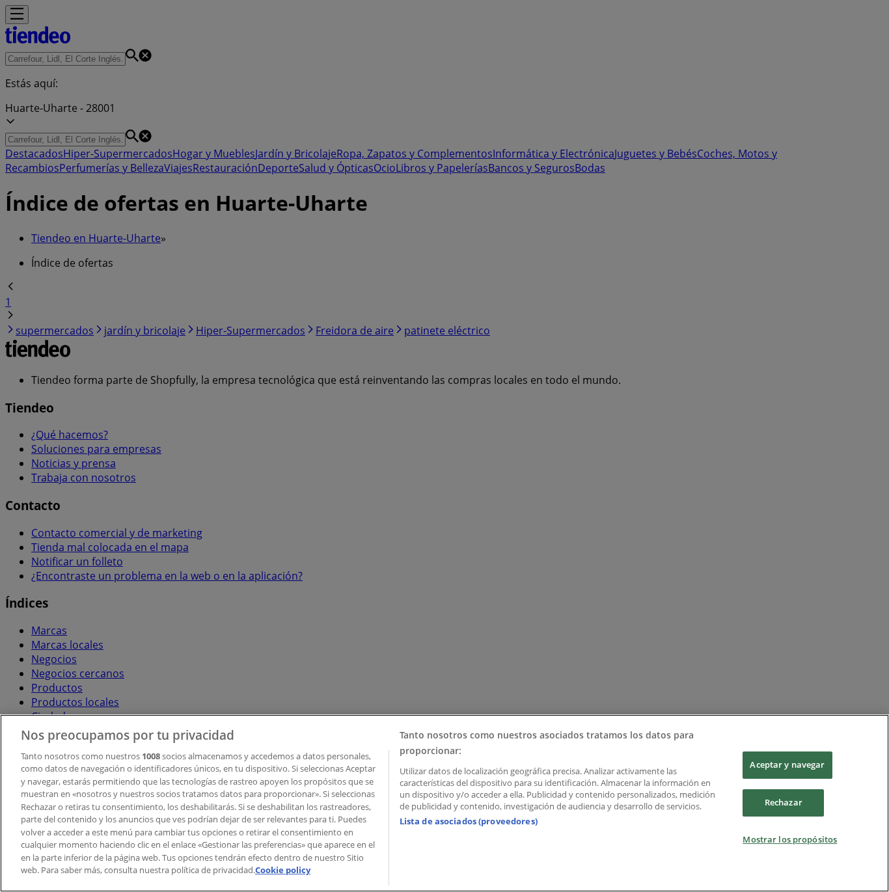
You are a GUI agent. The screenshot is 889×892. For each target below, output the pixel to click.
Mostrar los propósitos (790, 839)
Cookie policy (282, 870)
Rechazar (783, 802)
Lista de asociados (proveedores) (469, 821)
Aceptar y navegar (787, 765)
